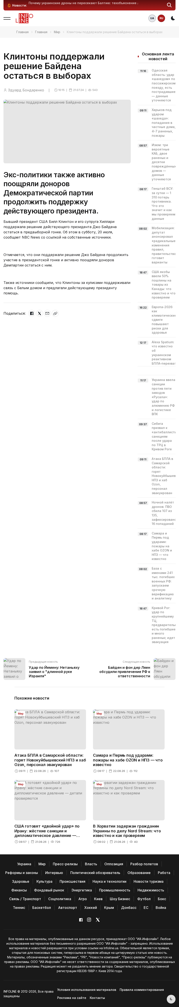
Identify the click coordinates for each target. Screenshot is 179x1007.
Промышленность (114, 890)
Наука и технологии (109, 881)
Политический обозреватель (95, 872)
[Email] (47, 313)
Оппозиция (113, 864)
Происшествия (72, 881)
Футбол (144, 899)
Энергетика (81, 890)
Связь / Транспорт (25, 899)
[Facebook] (31, 313)
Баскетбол (41, 907)
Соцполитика (59, 899)
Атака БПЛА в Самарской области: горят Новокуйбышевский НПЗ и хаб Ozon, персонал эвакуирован (50, 760)
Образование (139, 872)
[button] (169, 5)
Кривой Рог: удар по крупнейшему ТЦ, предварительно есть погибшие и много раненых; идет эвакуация (165, 625)
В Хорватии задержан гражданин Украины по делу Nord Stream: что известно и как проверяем (127, 831)
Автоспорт (67, 907)
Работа (164, 872)
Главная (22, 32)
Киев (98, 899)
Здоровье (20, 881)
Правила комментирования (142, 990)
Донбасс (128, 907)
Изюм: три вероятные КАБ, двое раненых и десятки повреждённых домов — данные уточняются (164, 162)
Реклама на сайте (71, 998)
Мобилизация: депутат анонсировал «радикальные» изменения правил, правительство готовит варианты (164, 245)
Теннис (19, 907)
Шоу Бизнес (120, 899)
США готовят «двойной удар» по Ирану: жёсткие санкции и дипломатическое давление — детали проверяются (46, 833)
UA (152, 18)
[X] (39, 313)
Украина (24, 864)
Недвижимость (151, 890)
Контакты (97, 998)
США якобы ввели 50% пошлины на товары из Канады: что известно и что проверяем (164, 284)
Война (161, 907)
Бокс (162, 899)
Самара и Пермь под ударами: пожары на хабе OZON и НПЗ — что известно (162, 546)
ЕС (146, 907)
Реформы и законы (21, 872)
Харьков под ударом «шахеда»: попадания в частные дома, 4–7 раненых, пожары (164, 122)
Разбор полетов (144, 864)
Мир (57, 32)
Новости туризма (149, 881)
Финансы (19, 890)
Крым (109, 907)
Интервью (54, 872)
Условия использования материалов (86, 990)
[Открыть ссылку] (55, 313)
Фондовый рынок (49, 890)
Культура (44, 881)
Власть (91, 864)
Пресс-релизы (65, 864)
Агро (82, 899)
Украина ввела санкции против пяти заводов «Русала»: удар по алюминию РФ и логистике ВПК (163, 397)
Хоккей (90, 907)
